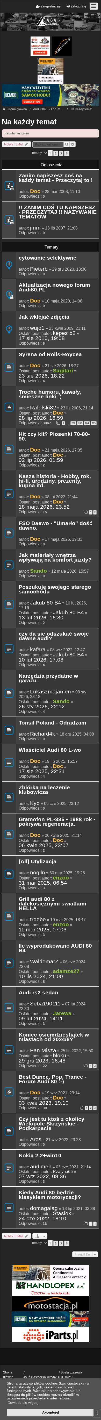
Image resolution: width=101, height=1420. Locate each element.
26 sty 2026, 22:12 (42, 706)
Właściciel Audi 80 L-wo (50, 750)
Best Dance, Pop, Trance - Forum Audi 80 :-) (52, 1079)
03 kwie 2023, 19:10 (44, 1103)
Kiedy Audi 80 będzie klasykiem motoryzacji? (50, 1195)
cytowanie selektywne (47, 258)
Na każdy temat (29, 122)
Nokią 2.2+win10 (40, 1155)
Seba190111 (45, 1003)
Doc (35, 191)
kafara (38, 649)
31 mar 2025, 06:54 (43, 883)
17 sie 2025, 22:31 (42, 771)
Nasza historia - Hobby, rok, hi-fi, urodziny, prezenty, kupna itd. (55, 481)
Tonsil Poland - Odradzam (52, 723)
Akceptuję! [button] (50, 1412)
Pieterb (39, 269)
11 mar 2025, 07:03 (43, 929)
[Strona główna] (50, 22)
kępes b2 (64, 333)
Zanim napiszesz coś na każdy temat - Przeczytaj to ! (56, 178)
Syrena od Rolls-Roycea (50, 354)
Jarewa (62, 1013)
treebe (38, 919)
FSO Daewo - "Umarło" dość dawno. (55, 526)
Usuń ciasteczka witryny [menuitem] (39, 1377)
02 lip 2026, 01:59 (41, 460)
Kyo (35, 803)
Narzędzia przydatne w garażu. (48, 678)
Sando (38, 571)
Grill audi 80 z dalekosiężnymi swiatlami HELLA (52, 904)
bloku (59, 1055)
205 (94, 423)
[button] (66, 153)
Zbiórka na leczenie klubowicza (44, 790)
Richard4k (42, 733)
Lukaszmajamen (50, 691)
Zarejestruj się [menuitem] (51, 6)
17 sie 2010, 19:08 (42, 338)
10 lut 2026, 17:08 (41, 659)
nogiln (37, 872)
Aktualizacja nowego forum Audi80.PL (54, 287)
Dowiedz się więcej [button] (23, 1402)
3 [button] (61, 153)
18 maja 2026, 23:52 (44, 507)
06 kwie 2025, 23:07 (44, 845)
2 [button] (55, 153)
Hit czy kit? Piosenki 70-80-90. (54, 437)
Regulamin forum (16, 133)
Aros (35, 1139)
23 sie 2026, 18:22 (42, 375)
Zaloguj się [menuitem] (78, 6)
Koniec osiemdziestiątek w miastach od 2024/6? (54, 1037)
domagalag (44, 1208)
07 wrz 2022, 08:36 (42, 1176)
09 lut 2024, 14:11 (41, 1018)
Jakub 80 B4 (45, 602)
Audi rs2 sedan (38, 992)
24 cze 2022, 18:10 (42, 1218)
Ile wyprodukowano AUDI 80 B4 (55, 948)
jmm (35, 227)
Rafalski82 (43, 407)
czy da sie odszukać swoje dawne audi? (54, 636)
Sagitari (63, 370)
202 (73, 423)
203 (80, 423)
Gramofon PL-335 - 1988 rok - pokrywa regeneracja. (57, 822)
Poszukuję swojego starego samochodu (55, 589)
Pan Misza (43, 1050)
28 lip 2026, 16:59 (41, 418)
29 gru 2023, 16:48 (42, 1060)
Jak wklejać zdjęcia (44, 317)
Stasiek (62, 1213)
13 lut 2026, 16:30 (41, 617)
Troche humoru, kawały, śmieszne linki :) (50, 394)
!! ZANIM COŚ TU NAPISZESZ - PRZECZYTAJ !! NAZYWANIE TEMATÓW (58, 212)
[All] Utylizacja (37, 861)
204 (87, 423)
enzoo (61, 878)
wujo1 (37, 328)
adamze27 (66, 971)
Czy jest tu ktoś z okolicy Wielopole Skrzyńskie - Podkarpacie (51, 1124)
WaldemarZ (44, 961)
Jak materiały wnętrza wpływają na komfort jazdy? (55, 558)
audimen (41, 1166)
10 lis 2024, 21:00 (41, 976)
